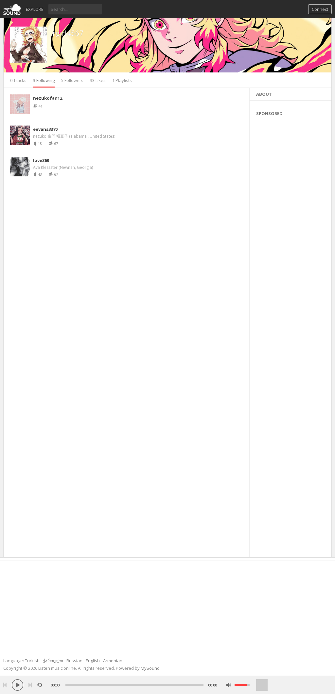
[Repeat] (39, 685)
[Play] (17, 685)
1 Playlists (122, 80)
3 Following (44, 80)
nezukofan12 (47, 98)
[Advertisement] (291, 337)
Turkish (32, 661)
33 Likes (98, 80)
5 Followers (72, 80)
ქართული (53, 661)
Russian (74, 661)
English (93, 661)
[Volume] (242, 685)
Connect (320, 9)
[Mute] (228, 685)
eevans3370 (45, 129)
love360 (41, 160)
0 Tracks (18, 80)
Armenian (112, 661)
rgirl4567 (68, 33)
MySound (150, 668)
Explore (35, 9)
